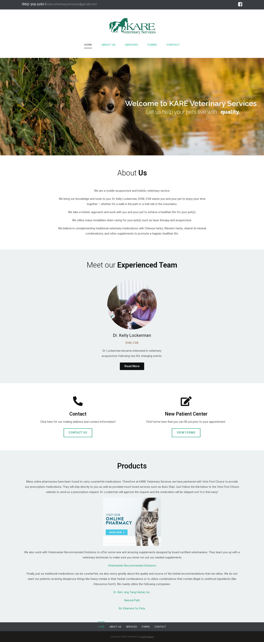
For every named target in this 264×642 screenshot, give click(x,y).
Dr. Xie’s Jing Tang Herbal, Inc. (132, 592)
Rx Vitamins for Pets (132, 608)
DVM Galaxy (147, 636)
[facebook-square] (240, 4)
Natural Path (132, 600)
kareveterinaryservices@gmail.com (72, 4)
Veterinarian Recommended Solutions (132, 565)
